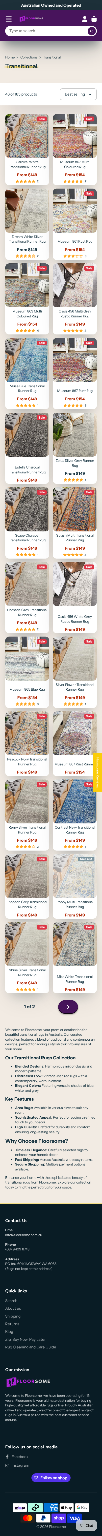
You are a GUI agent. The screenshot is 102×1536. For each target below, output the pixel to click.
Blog (9, 1331)
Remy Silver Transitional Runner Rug (27, 815)
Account (85, 19)
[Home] (31, 19)
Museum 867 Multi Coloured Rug (75, 149)
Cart (94, 19)
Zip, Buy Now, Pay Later (25, 1339)
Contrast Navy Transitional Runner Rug (75, 815)
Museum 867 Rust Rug (75, 373)
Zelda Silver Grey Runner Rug (75, 448)
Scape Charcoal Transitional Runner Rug (27, 523)
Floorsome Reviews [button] (98, 772)
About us (13, 1308)
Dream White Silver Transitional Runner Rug (27, 224)
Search (11, 1300)
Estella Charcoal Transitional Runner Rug (27, 448)
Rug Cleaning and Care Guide (30, 1347)
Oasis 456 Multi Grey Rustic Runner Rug (75, 299)
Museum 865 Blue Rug (27, 672)
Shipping (13, 1316)
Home (10, 57)
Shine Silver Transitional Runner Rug (27, 957)
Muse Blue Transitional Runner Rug (27, 373)
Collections (29, 57)
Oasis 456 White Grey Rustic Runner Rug (75, 597)
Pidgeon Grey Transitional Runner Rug (27, 886)
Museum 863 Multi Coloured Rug (27, 299)
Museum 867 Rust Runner (75, 743)
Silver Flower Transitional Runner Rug (75, 672)
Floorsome (57, 1526)
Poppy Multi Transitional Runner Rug (75, 886)
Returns (12, 1324)
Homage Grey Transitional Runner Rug (27, 597)
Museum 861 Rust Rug (75, 224)
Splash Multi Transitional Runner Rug (75, 523)
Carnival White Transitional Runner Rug (27, 149)
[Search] (92, 31)
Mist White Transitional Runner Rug (75, 957)
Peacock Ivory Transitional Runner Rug (27, 743)
